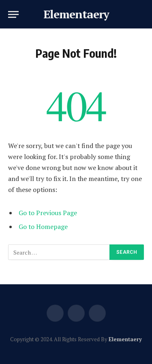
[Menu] (13, 14)
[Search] (143, 14)
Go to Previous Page (48, 212)
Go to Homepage (43, 226)
